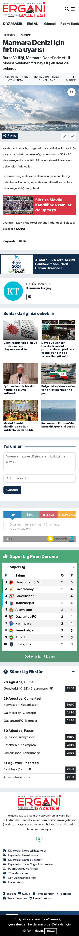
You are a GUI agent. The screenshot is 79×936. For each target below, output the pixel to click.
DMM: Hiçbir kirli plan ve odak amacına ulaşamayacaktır (20, 346)
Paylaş (12, 135)
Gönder (12, 490)
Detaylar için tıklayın (40, 656)
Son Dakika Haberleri (22, 877)
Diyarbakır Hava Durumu (24, 855)
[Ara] (67, 9)
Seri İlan (66, 893)
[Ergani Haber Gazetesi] (24, 9)
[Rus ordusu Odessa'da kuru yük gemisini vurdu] (58, 410)
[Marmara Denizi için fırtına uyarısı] (39, 108)
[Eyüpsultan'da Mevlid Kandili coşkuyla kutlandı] (20, 373)
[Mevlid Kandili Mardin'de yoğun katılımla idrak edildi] (20, 410)
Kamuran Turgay (38, 288)
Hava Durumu (42, 898)
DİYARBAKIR (12, 24)
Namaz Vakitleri (17, 898)
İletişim (11, 893)
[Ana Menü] (73, 9)
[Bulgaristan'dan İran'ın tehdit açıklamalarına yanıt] (58, 373)
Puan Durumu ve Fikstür (23, 868)
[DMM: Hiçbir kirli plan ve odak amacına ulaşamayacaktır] (20, 330)
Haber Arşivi (16, 882)
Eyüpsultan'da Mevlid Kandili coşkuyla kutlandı (19, 390)
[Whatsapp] (39, 838)
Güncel (50, 24)
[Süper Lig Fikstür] (74, 672)
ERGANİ (33, 24)
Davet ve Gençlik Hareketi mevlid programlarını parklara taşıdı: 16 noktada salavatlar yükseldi (57, 349)
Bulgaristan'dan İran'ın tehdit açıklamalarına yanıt (58, 390)
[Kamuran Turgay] (13, 291)
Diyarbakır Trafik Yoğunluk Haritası (30, 864)
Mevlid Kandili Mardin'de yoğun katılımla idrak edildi (18, 427)
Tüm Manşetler (18, 873)
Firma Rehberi (45, 893)
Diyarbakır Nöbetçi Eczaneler (27, 850)
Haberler (9, 35)
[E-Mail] (29, 297)
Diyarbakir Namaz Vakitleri (25, 859)
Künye (26, 893)
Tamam (50, 931)
